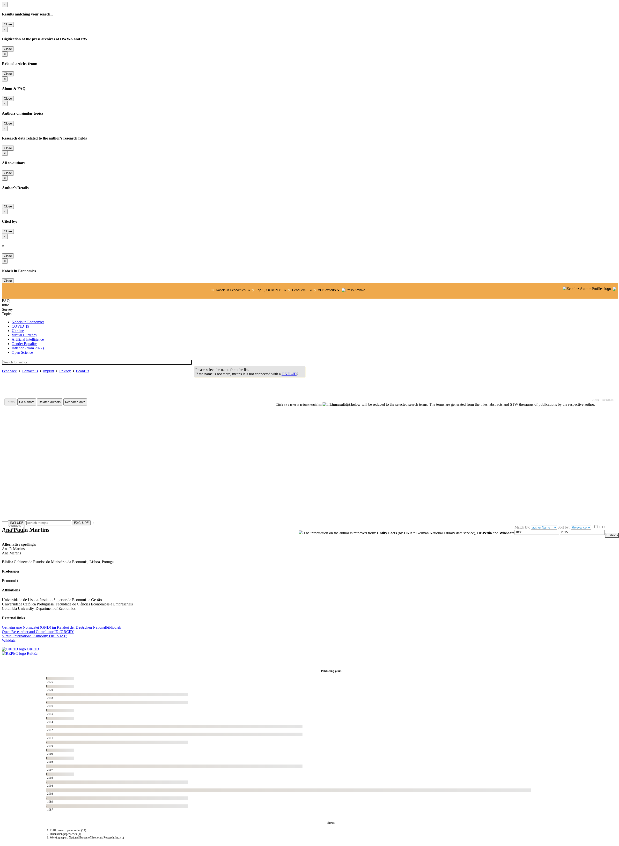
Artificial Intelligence (28, 339)
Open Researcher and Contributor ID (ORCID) (38, 632)
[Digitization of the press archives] (353, 290)
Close (8, 24)
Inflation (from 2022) (28, 348)
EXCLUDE (81, 523)
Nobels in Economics (28, 322)
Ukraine (18, 331)
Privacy (65, 371)
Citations (612, 535)
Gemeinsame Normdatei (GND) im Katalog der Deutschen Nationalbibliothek (61, 627)
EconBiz (82, 371)
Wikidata (8, 640)
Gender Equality (24, 344)
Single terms (14, 527)
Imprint (48, 371)
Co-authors (26, 402)
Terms (10, 402)
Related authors (50, 402)
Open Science (22, 352)
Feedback (9, 371)
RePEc (31, 653)
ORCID (32, 649)
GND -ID (289, 374)
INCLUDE (16, 523)
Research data (75, 402)
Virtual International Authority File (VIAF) (34, 636)
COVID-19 (20, 326)
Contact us (30, 371)
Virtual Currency (24, 335)
